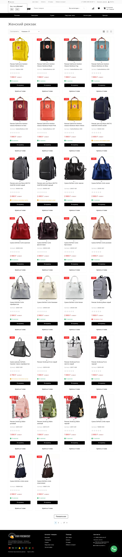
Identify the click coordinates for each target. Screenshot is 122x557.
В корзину (20, 85)
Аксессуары (87, 15)
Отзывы (50, 2)
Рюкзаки (17, 15)
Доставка (35, 2)
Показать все (61, 516)
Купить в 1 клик (20, 91)
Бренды (105, 15)
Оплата (43, 2)
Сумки (52, 15)
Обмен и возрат (61, 2)
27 (64, 522)
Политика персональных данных (16, 551)
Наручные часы (70, 15)
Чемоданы (34, 15)
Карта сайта (30, 551)
